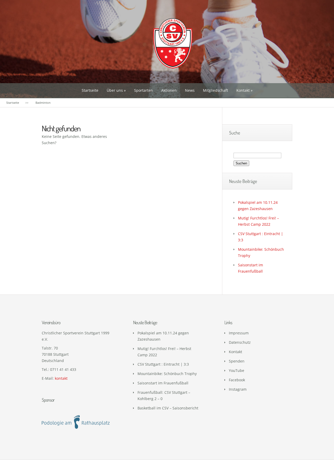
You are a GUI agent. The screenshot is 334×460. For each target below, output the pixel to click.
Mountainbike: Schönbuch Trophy (167, 373)
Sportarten (143, 90)
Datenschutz (240, 342)
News (190, 90)
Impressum (239, 332)
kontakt (61, 378)
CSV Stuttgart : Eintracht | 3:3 (163, 364)
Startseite (90, 90)
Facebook (237, 379)
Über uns (115, 90)
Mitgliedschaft (215, 90)
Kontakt (243, 90)
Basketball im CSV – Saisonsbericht (168, 408)
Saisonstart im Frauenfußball (163, 383)
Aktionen (169, 90)
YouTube (236, 370)
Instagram (238, 389)
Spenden (236, 361)
